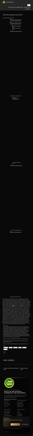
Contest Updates (19, 415)
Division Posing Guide (20, 406)
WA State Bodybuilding (9, 2)
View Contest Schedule (15, 424)
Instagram (18, 412)
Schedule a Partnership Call (8, 415)
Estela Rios (5, 360)
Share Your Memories (24, 424)
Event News (5, 406)
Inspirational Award (11, 360)
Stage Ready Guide (19, 403)
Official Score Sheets (7, 403)
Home (29, 5)
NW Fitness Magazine (7, 412)
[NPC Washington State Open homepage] (9, 383)
